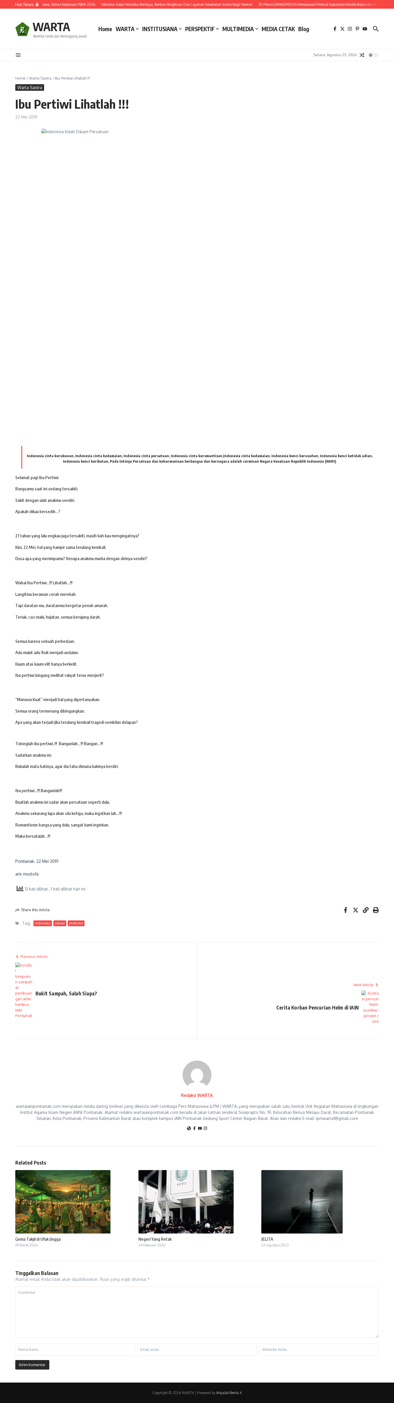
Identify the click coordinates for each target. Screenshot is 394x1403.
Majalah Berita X (229, 1393)
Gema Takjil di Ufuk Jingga (38, 1239)
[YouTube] (200, 1128)
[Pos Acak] (362, 55)
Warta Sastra (40, 78)
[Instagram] (205, 1128)
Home (105, 28)
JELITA (267, 1239)
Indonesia (42, 923)
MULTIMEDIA (238, 28)
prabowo (76, 923)
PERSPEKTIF (200, 28)
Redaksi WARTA (197, 1095)
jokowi (60, 923)
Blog (303, 28)
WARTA (51, 26)
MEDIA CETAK (278, 28)
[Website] (189, 1128)
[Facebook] (194, 1128)
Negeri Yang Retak (155, 1239)
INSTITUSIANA (159, 28)
